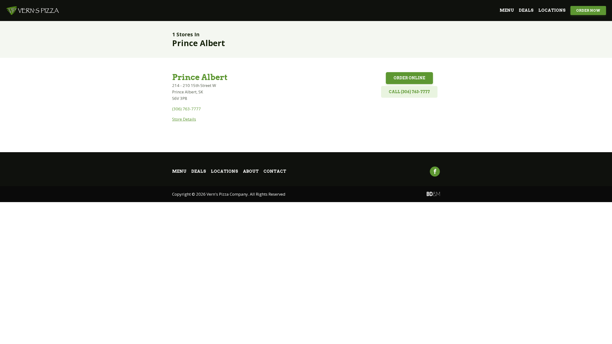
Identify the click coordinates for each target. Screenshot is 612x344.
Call (409, 92)
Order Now (588, 10)
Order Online (409, 78)
